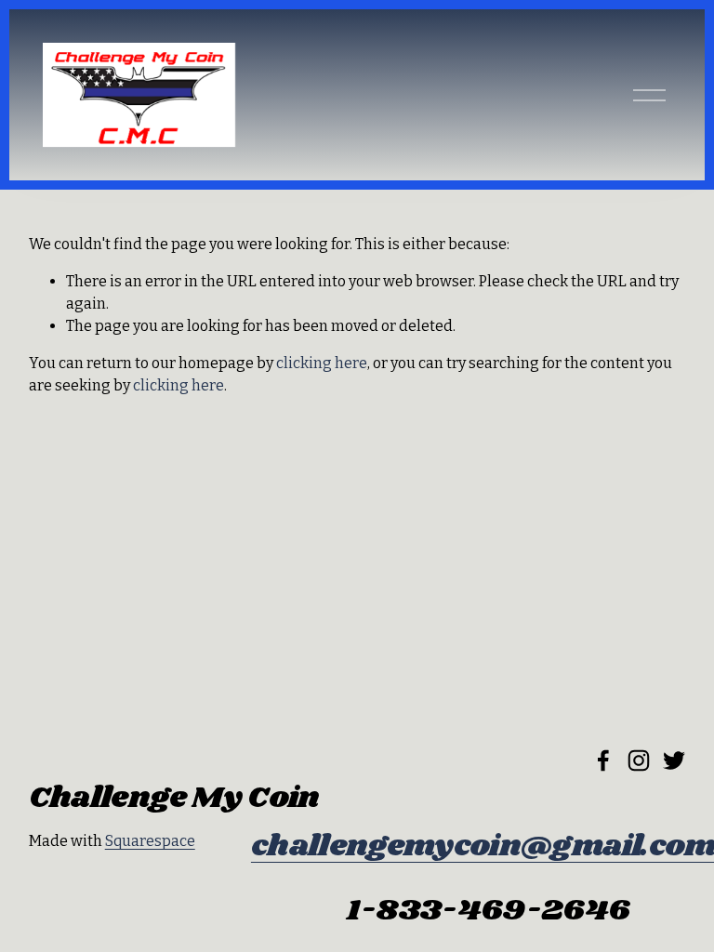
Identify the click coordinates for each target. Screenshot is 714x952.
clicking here (321, 363)
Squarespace (150, 841)
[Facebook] (603, 760)
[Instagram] (639, 760)
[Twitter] (674, 760)
